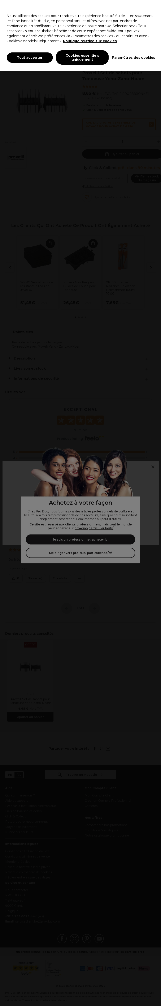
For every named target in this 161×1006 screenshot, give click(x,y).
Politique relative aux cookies (90, 41)
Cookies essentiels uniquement (82, 57)
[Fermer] (154, 6)
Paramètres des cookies (130, 58)
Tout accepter (30, 58)
